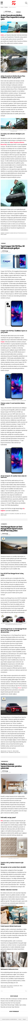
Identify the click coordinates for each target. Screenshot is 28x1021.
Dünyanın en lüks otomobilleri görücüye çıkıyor (11, 1000)
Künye (20, 1019)
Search (26, 991)
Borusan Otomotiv (7, 751)
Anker (2, 35)
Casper (3, 341)
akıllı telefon (5, 513)
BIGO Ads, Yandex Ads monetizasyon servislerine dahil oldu (14, 998)
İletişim (24, 1019)
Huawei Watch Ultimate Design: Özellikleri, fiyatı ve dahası (13, 1005)
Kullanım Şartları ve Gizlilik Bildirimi (9, 1019)
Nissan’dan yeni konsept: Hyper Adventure (10, 1007)
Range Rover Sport (15, 752)
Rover (19, 688)
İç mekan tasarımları (13, 985)
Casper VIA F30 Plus (20, 513)
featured (4, 234)
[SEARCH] (26, 3)
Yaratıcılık (10, 987)
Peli (2, 820)
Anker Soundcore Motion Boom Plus (16, 233)
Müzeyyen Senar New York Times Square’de (10, 1003)
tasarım (4, 987)
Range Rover (5, 752)
